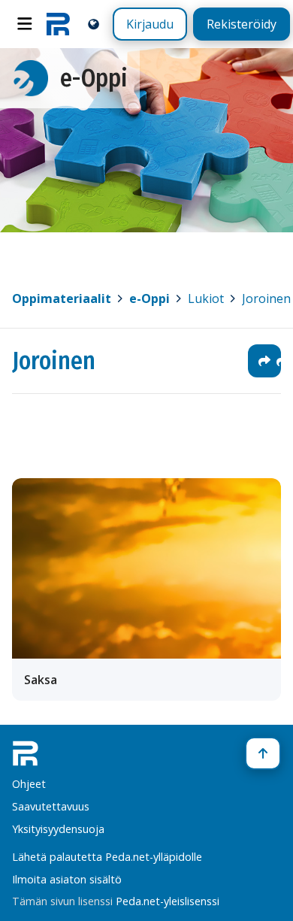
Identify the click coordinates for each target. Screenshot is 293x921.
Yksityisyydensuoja (58, 829)
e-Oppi (149, 298)
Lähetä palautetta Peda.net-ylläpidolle (107, 857)
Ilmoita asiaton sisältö (67, 879)
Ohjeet (29, 784)
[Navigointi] (25, 24)
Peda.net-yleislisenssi (167, 901)
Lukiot (206, 298)
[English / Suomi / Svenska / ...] (93, 24)
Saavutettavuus (50, 806)
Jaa (264, 360)
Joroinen (53, 361)
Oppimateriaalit (61, 298)
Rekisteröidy (241, 24)
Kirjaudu (150, 24)
